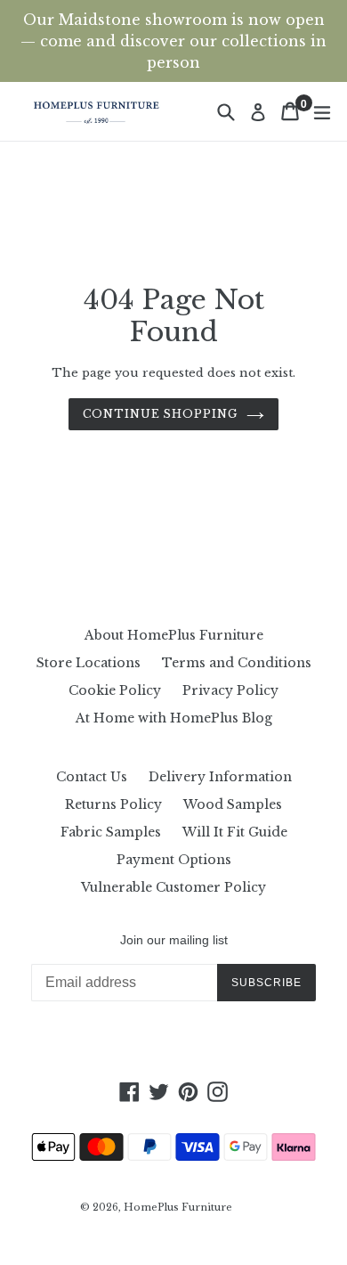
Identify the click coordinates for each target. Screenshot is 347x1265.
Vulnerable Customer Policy (173, 887)
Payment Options (174, 860)
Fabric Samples (111, 832)
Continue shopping (160, 413)
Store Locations (88, 663)
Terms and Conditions (236, 663)
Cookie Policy (115, 690)
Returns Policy (113, 804)
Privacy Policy (230, 690)
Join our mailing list (174, 940)
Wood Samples (232, 804)
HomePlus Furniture (178, 1207)
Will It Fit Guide (234, 832)
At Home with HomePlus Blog (174, 718)
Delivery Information (220, 777)
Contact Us (91, 777)
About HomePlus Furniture (174, 635)
